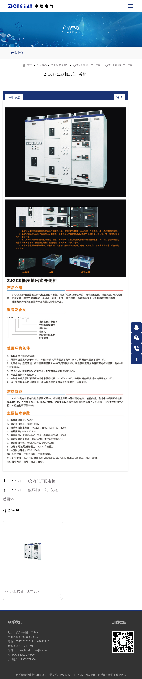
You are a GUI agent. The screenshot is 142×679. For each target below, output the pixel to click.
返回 (119, 97)
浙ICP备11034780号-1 (62, 674)
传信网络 (121, 674)
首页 (29, 65)
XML (80, 674)
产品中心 (17, 53)
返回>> (9, 499)
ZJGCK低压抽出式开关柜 (87, 65)
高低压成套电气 (60, 65)
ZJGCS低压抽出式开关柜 (38, 489)
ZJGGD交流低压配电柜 (36, 480)
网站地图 (91, 674)
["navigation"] (130, 6)
